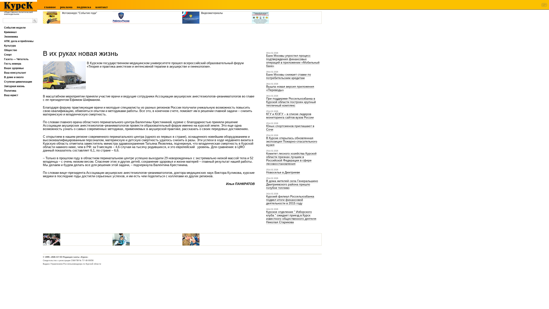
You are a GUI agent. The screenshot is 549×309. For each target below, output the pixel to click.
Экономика (11, 36)
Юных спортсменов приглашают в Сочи (290, 127)
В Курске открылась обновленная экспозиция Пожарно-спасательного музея (291, 141)
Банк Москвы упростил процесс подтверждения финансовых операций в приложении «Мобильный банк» (293, 61)
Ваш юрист (11, 95)
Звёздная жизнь (14, 86)
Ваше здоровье (14, 68)
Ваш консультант (15, 72)
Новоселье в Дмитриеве (283, 172)
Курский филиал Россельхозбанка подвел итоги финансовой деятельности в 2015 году (290, 200)
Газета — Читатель (16, 59)
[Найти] (34, 20)
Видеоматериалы (212, 13)
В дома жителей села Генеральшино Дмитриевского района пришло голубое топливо (292, 184)
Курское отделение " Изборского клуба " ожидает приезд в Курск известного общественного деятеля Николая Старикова (291, 217)
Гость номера (12, 63)
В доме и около (14, 77)
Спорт (8, 54)
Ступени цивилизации (18, 81)
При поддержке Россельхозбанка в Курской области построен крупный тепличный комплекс (291, 102)
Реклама (66, 7)
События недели (15, 27)
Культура (10, 45)
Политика (10, 90)
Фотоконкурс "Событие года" (79, 13)
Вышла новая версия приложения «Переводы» (290, 88)
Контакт (101, 7)
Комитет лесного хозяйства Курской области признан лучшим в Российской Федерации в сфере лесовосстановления (291, 158)
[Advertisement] (121, 35)
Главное (50, 7)
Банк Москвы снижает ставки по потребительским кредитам (288, 76)
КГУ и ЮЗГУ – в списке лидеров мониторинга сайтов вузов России (290, 115)
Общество (10, 50)
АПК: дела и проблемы (18, 41)
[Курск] (17, 6)
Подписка (84, 7)
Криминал (10, 32)
